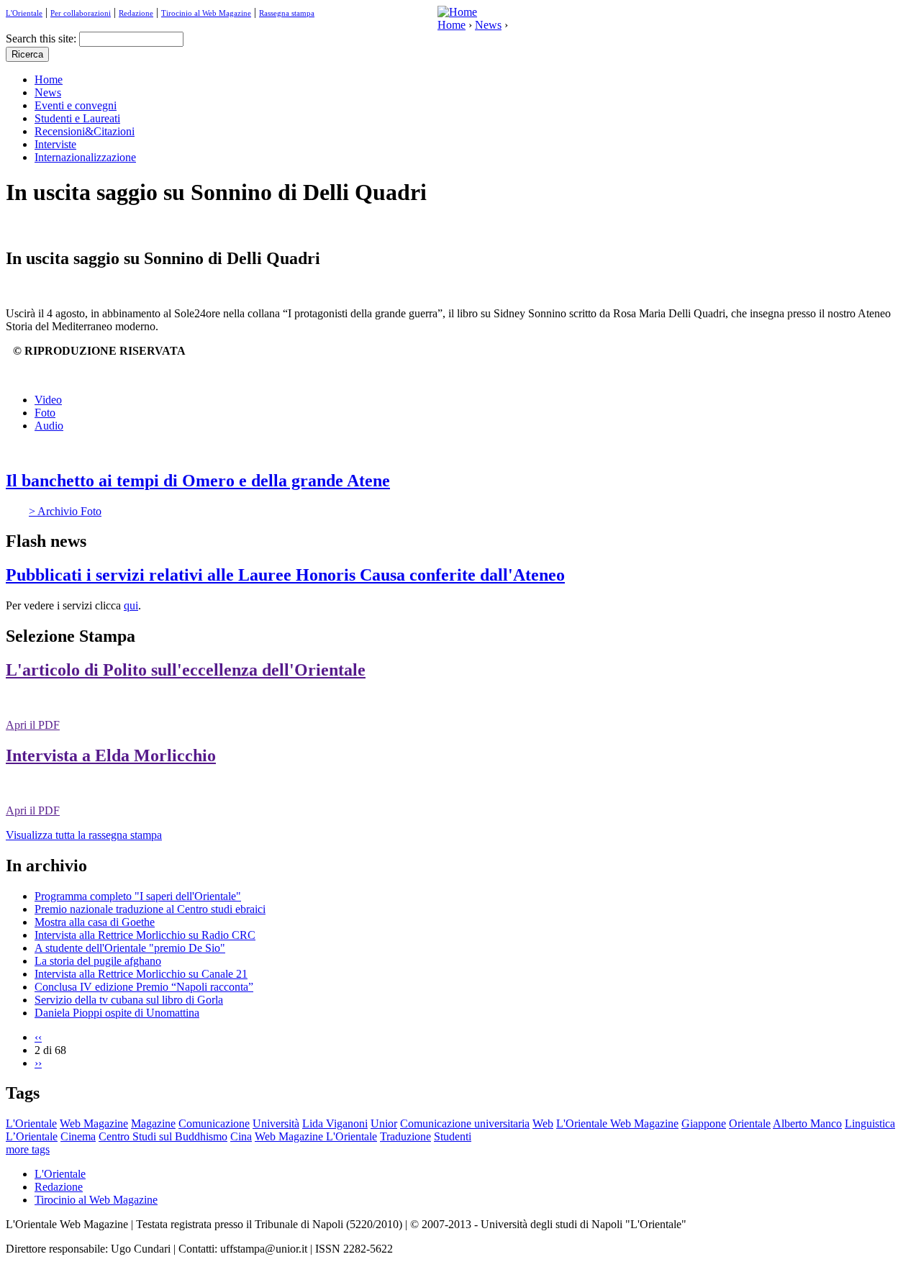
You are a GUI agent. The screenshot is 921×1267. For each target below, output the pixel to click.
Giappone (703, 1123)
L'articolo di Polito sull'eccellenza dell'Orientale (186, 669)
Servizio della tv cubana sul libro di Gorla (129, 1000)
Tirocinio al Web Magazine (206, 13)
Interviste (55, 144)
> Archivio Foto (65, 511)
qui (131, 605)
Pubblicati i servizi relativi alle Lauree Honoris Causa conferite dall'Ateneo (285, 575)
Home (451, 25)
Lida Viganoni (335, 1123)
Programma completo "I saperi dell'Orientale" (138, 896)
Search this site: (42, 38)
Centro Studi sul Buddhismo (163, 1136)
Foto (45, 413)
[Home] (457, 12)
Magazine (153, 1123)
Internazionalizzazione (85, 157)
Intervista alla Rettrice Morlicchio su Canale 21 (141, 974)
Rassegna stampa (286, 13)
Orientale (750, 1123)
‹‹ (38, 1037)
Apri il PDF (33, 725)
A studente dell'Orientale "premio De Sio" (130, 948)
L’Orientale (32, 1136)
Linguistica (870, 1123)
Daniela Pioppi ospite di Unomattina (117, 1013)
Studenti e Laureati (77, 118)
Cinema (78, 1136)
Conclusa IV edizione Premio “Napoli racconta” (144, 987)
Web (542, 1123)
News (488, 25)
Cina (241, 1136)
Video (48, 400)
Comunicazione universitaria (465, 1123)
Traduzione (405, 1136)
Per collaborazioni (80, 13)
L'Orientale (24, 13)
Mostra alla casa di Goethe (95, 922)
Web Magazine (94, 1123)
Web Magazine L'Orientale (316, 1136)
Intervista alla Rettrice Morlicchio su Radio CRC (145, 935)
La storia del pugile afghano (98, 961)
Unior (384, 1123)
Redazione (136, 13)
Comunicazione (214, 1123)
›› (38, 1063)
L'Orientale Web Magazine (617, 1123)
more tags (28, 1149)
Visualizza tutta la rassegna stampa (84, 835)
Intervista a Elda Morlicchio (111, 755)
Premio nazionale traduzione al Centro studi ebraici (150, 909)
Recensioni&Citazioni (85, 131)
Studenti (452, 1136)
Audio (49, 425)
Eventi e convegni (76, 105)
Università (276, 1123)
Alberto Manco (807, 1123)
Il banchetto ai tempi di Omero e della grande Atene (198, 480)
